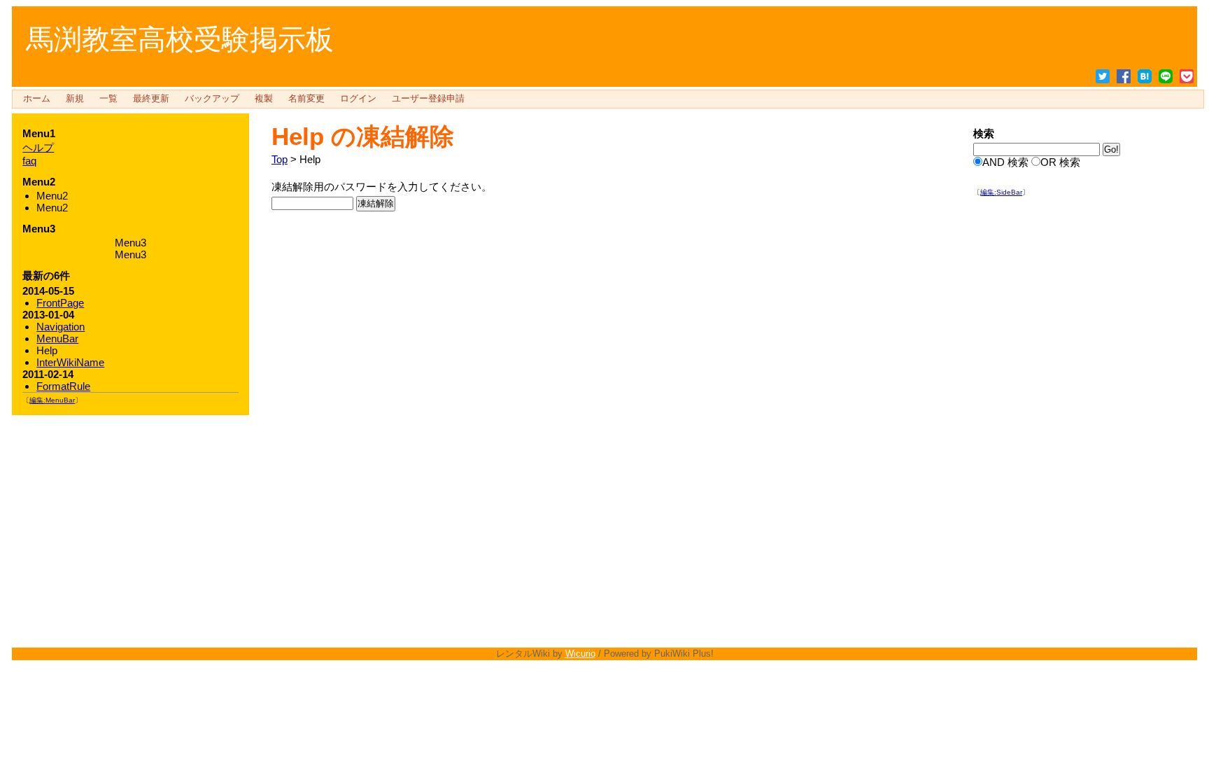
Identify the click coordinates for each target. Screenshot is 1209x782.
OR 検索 (1060, 162)
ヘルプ (38, 147)
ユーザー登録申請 (428, 99)
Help (297, 136)
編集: (1001, 192)
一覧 (108, 99)
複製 (264, 99)
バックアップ (212, 99)
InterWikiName (70, 362)
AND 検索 (1005, 162)
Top (279, 159)
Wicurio (580, 653)
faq (29, 161)
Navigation (60, 327)
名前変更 (306, 99)
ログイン (358, 99)
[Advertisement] (1078, 422)
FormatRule (63, 386)
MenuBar (57, 338)
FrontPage (60, 303)
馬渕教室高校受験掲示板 (180, 39)
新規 (75, 99)
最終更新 (151, 99)
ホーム (36, 99)
